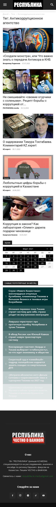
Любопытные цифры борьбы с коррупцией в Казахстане (24, 184)
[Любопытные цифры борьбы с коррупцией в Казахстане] (28, 167)
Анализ (6, 51)
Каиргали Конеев (10, 235)
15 (6, 263)
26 (35, 266)
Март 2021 (28, 248)
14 (49, 259)
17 (21, 263)
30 (13, 270)
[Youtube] (43, 495)
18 (28, 263)
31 (21, 270)
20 (42, 263)
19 (35, 263)
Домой (5, 14)
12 (35, 259)
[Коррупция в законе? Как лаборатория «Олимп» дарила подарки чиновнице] (28, 208)
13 (42, 259)
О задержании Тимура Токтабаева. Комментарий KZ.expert (27, 143)
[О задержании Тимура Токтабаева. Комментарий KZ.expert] (28, 126)
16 (13, 263)
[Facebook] (12, 495)
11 (28, 259)
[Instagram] (20, 495)
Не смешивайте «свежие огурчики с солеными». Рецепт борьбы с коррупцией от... (27, 100)
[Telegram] (28, 495)
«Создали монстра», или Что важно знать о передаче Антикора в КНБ (28, 57)
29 (6, 270)
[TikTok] (36, 495)
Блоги (6, 219)
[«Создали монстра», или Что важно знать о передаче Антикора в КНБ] (28, 40)
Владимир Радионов (11, 63)
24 (21, 266)
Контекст (7, 92)
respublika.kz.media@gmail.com (37, 476)
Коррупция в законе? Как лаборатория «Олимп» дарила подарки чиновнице (24, 227)
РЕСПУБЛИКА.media (11, 108)
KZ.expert (6, 149)
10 (21, 259)
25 (28, 266)
